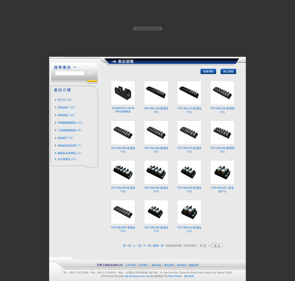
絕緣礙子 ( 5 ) (65, 137)
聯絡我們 (193, 265)
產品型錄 (169, 265)
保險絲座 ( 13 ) (66, 107)
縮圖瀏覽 (208, 71)
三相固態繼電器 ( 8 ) (69, 130)
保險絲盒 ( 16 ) (66, 115)
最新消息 (156, 265)
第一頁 (127, 245)
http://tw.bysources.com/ (137, 276)
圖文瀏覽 (228, 71)
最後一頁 (158, 245)
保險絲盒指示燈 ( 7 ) (69, 145)
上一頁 (137, 245)
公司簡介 (143, 265)
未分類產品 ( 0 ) (67, 159)
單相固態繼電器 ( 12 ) (70, 122)
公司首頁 (130, 265)
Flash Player (175, 276)
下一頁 (147, 245)
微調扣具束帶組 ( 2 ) (69, 153)
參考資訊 (181, 265)
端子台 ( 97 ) (65, 99)
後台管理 (189, 276)
